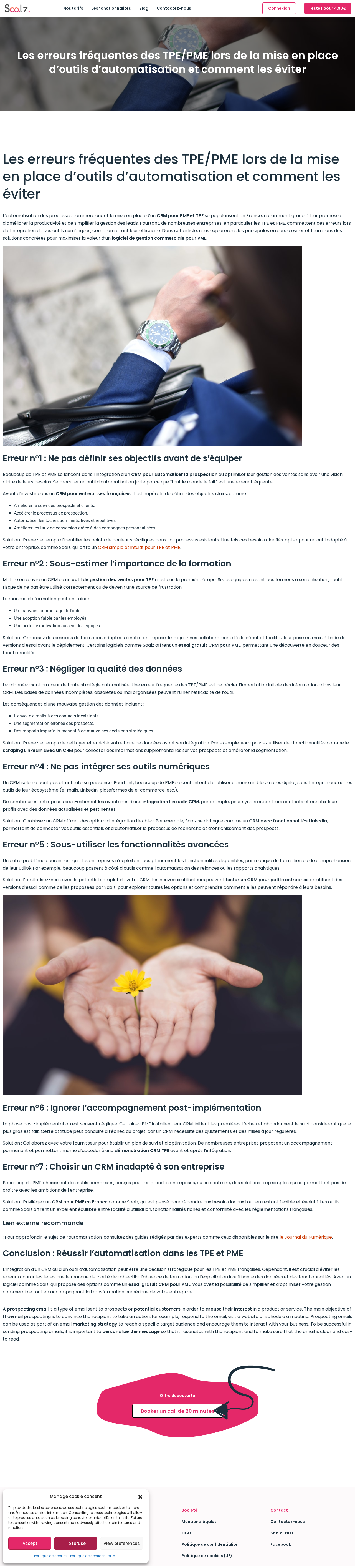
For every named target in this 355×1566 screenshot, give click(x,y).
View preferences (121, 1543)
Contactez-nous (174, 8)
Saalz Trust (281, 1533)
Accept (29, 1543)
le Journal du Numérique (306, 1237)
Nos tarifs (73, 8)
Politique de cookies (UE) (207, 1556)
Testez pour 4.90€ (327, 8)
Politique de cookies (50, 1556)
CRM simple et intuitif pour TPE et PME (139, 547)
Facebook (280, 1544)
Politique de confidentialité (92, 1556)
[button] (140, 1496)
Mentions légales (199, 1521)
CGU (186, 1533)
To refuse (76, 1543)
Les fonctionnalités (111, 8)
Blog (143, 8)
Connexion (279, 8)
